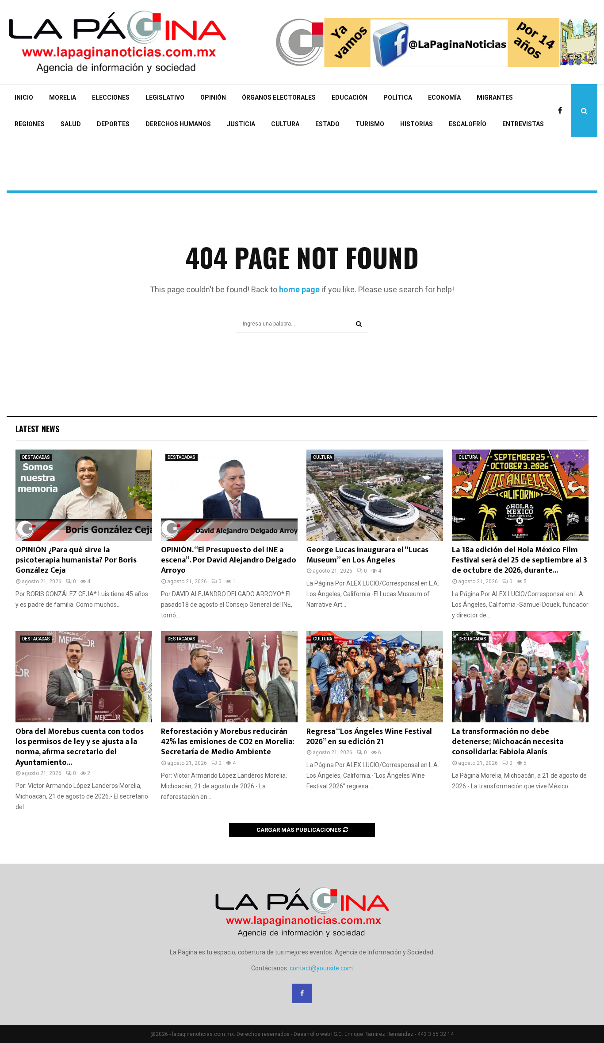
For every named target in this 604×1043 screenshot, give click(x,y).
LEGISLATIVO (164, 97)
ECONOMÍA (444, 97)
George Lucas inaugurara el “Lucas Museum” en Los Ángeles (367, 555)
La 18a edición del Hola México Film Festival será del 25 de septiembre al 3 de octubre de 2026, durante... (519, 560)
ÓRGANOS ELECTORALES (279, 97)
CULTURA (285, 124)
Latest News (37, 428)
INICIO (24, 97)
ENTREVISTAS (523, 124)
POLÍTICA (397, 97)
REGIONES (30, 124)
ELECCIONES (111, 97)
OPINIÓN (213, 97)
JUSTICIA (241, 124)
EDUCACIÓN (349, 97)
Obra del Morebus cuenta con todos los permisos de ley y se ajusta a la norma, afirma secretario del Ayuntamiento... (79, 747)
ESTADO (327, 124)
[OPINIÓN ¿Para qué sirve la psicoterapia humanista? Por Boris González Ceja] (83, 495)
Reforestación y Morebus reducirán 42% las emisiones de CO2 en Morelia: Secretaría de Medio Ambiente (227, 742)
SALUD (71, 124)
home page (299, 289)
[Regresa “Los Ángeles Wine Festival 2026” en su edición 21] (374, 676)
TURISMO (370, 124)
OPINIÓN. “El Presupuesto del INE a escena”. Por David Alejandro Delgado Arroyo (228, 560)
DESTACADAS (36, 457)
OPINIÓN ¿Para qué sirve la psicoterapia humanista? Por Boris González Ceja (76, 560)
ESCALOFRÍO (467, 124)
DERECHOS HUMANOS (178, 124)
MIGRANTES (495, 97)
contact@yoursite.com (321, 968)
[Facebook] (562, 110)
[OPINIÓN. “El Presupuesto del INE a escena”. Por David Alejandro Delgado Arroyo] (229, 495)
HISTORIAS (416, 124)
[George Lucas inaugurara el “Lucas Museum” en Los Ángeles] (374, 495)
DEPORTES (113, 124)
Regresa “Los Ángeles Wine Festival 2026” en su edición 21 (369, 736)
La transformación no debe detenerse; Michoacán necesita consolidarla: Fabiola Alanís (507, 742)
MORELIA (62, 97)
